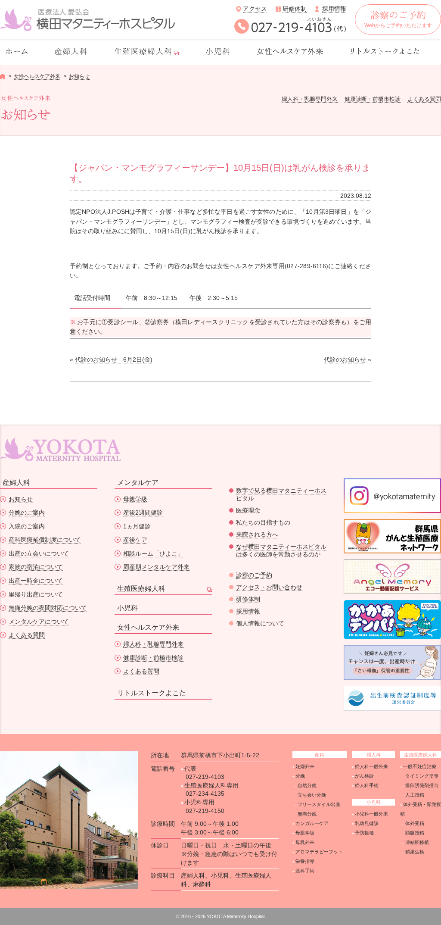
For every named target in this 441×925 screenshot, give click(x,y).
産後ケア (135, 539)
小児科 (127, 608)
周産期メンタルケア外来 (156, 566)
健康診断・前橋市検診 (373, 99)
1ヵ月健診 (137, 526)
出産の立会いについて (39, 553)
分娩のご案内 (27, 512)
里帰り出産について (36, 594)
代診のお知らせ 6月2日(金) (113, 359)
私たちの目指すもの (263, 522)
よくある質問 (424, 99)
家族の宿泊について (36, 566)
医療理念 (248, 510)
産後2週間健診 (143, 512)
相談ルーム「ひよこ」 (153, 553)
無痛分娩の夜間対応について (48, 607)
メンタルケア (137, 482)
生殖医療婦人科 (141, 588)
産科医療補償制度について (45, 539)
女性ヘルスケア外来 (37, 76)
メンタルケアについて (39, 621)
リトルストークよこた (151, 693)
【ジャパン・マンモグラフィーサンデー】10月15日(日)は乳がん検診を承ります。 (220, 173)
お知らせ (79, 76)
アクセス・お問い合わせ (269, 587)
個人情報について (260, 623)
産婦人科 (16, 482)
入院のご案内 (27, 526)
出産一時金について (36, 580)
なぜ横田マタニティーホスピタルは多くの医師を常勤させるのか (281, 550)
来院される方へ (257, 534)
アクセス (255, 8)
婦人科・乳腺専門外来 (310, 99)
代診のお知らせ (345, 359)
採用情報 (334, 8)
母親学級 (135, 499)
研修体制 (295, 8)
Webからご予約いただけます (398, 25)
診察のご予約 (254, 575)
